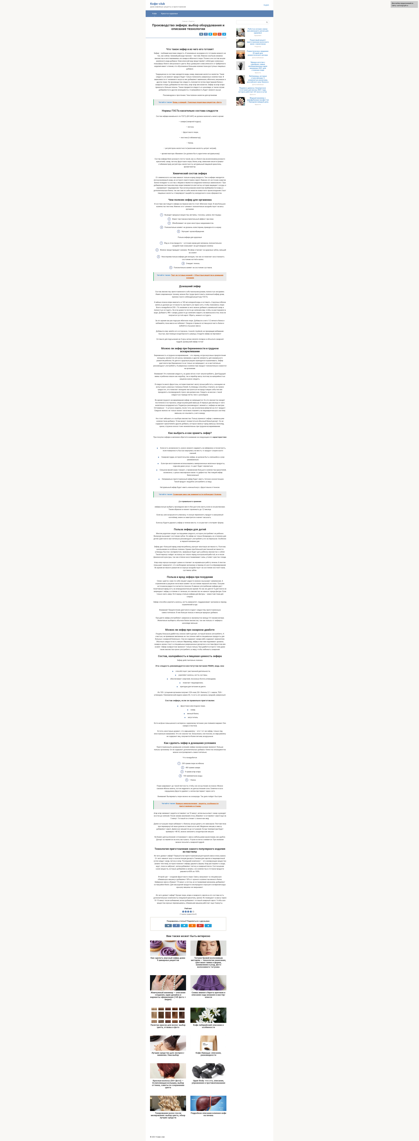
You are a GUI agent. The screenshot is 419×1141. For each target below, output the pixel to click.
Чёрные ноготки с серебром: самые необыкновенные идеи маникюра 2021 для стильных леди (257, 66)
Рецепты (258, 46)
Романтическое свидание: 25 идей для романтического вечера (258, 53)
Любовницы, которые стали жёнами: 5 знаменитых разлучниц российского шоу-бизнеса (258, 79)
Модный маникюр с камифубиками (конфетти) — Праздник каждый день (258, 100)
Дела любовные (258, 57)
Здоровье (257, 35)
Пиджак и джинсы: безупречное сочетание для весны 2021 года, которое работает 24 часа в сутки (252, 90)
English (266, 5)
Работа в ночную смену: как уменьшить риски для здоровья (257, 31)
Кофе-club (157, 4)
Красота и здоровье (169, 14)
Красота (258, 72)
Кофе (154, 14)
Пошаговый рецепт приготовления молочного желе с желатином (258, 42)
